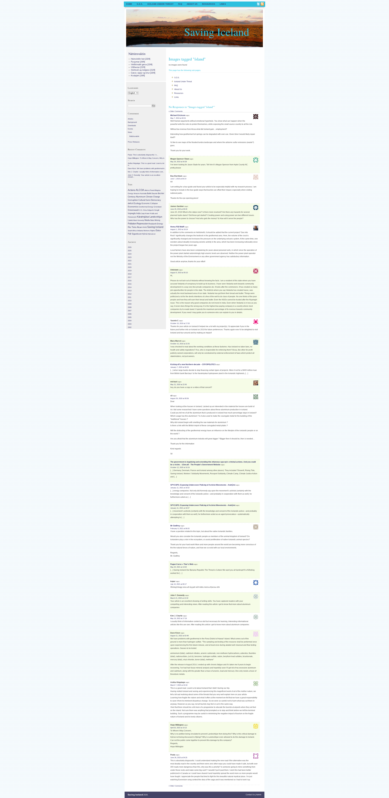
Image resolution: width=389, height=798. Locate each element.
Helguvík (150, 210)
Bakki (149, 193)
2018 (129, 274)
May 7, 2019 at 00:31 (178, 118)
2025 (129, 250)
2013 (129, 291)
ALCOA (140, 190)
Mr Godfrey (175, 526)
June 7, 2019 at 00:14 (178, 179)
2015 (129, 284)
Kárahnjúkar (143, 217)
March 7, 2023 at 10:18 (178, 685)
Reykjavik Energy (155, 224)
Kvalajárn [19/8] (138, 75)
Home (129, 4)
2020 (129, 267)
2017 (129, 277)
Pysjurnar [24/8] (138, 62)
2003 (129, 324)
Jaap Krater (145, 213)
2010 (129, 301)
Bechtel (161, 193)
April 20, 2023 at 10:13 (178, 728)
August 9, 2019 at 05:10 (179, 272)
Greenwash (133, 210)
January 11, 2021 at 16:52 (179, 488)
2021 (129, 264)
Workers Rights (149, 230)
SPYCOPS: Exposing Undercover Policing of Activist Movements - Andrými (202, 485)
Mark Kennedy (138, 220)
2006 (129, 314)
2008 (129, 307)
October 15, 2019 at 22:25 (180, 344)
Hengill (156, 210)
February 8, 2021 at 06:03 (179, 528)
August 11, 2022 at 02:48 (179, 636)
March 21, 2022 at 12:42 (179, 598)
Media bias (149, 220)
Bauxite (154, 193)
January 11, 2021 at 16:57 (179, 508)
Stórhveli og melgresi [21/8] (143, 70)
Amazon (137, 193)
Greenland (157, 207)
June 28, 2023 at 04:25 (178, 757)
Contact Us (250, 795)
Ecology (137, 203)
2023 (129, 257)
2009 (129, 304)
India (138, 213)
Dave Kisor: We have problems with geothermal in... (147, 168)
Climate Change (153, 197)
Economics (133, 206)
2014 (129, 287)
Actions (131, 190)
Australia (143, 193)
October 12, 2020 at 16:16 (180, 467)
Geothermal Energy (146, 207)
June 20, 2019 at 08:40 (178, 209)
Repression (142, 223)
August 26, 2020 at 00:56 (179, 398)
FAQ (180, 4)
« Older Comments (176, 111)
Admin (258, 795)
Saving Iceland (216, 31)
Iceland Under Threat (160, 4)
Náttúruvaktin (136, 54)
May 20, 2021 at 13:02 (178, 567)
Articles (130, 119)
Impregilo (132, 213)
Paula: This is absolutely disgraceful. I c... (143, 155)
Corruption (133, 200)
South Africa (132, 230)
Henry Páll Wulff (177, 227)
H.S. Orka (143, 210)
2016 (129, 281)
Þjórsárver (152, 234)
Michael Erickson (177, 115)
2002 (129, 327)
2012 (129, 294)
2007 (129, 311)
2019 (129, 271)
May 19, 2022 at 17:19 (178, 618)
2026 (129, 247)
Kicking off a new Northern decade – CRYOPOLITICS (193, 364)
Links (223, 4)
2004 (129, 321)
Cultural (141, 200)
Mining (157, 220)
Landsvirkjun (156, 216)
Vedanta (140, 230)
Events (130, 129)
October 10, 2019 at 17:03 (180, 323)
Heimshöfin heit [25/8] (140, 59)
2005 (129, 317)
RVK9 (145, 227)
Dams (148, 200)
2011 (129, 297)
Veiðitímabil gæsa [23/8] (141, 64)
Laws (130, 220)
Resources (208, 4)
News (130, 132)
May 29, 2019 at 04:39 (178, 162)
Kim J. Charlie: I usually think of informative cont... (146, 172)
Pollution (132, 223)
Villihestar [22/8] (138, 67)
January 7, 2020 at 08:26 (179, 367)
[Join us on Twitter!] (258, 4)
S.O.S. (140, 4)
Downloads (132, 125)
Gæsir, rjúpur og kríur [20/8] (143, 73)
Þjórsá (144, 234)
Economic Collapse (150, 203)
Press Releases (134, 142)
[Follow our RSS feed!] (262, 4)
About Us (192, 4)
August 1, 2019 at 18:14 (179, 229)
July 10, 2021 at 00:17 (178, 584)
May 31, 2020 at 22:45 (178, 384)
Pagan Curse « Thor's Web (181, 564)
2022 (129, 261)
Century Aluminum (136, 196)
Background (132, 122)
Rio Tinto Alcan (135, 227)
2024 (129, 254)
